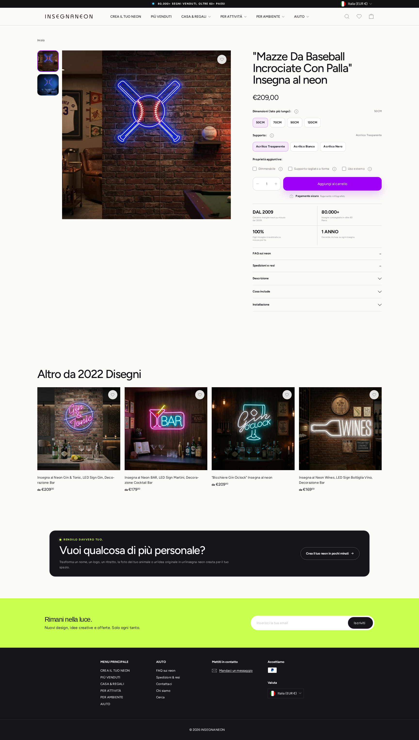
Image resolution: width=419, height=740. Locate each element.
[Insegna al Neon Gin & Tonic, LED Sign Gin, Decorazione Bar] (78, 442)
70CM (277, 122)
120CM (312, 122)
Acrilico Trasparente (270, 146)
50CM (260, 122)
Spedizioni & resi (168, 677)
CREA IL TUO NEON (125, 17)
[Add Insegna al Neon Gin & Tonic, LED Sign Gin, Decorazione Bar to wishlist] (112, 394)
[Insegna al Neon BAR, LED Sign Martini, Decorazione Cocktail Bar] (166, 442)
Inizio (41, 40)
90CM (294, 122)
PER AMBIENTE (268, 17)
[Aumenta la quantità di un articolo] (276, 184)
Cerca (160, 697)
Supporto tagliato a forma (314, 168)
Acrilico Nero (332, 146)
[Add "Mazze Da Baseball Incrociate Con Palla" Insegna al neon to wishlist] (221, 59)
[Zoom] (146, 134)
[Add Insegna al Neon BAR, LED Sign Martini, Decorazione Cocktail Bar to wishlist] (199, 394)
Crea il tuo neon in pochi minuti (327, 553)
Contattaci (164, 684)
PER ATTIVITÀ (231, 17)
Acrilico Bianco (304, 146)
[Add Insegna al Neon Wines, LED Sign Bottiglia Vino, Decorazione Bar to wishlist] (374, 394)
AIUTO (299, 17)
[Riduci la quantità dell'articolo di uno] (257, 184)
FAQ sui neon (166, 670)
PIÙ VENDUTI (161, 17)
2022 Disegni (109, 374)
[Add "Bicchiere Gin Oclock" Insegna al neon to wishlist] (287, 394)
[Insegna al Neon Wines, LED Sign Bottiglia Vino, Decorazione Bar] (340, 442)
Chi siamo (163, 690)
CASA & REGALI (194, 17)
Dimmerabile (269, 168)
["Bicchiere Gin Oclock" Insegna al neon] (253, 439)
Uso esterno (359, 168)
